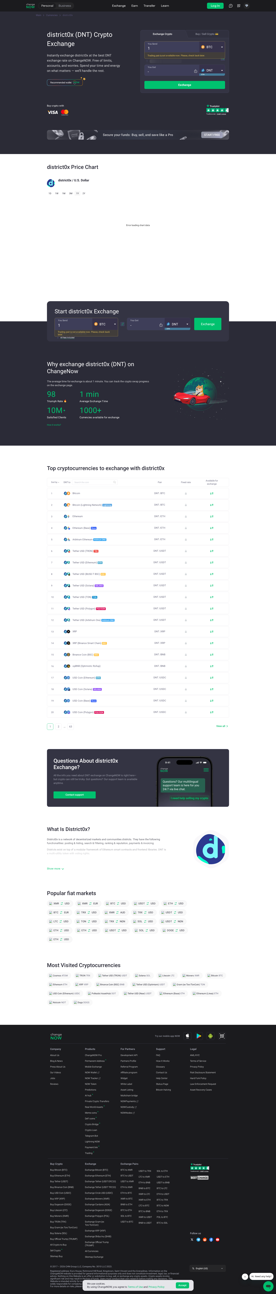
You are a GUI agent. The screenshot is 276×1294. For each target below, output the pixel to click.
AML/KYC (195, 1055)
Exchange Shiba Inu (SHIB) (98, 1236)
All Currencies (91, 1251)
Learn (165, 5)
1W (56, 193)
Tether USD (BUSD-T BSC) (89, 574)
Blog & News (56, 1061)
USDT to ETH (163, 1176)
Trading (88, 1153)
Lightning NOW (92, 1141)
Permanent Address (95, 1061)
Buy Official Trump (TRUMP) (63, 1239)
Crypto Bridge (92, 1124)
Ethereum (78, 516)
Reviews (54, 1084)
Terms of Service (198, 1061)
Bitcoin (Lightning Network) (92, 505)
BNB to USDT (145, 1223)
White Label (126, 1084)
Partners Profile (128, 1061)
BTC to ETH (126, 1210)
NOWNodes (126, 1112)
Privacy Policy (197, 1066)
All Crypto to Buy (58, 1244)
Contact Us (161, 1072)
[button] (212, 46)
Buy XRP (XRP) (57, 1198)
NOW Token (90, 1084)
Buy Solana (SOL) (58, 1233)
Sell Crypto (55, 1250)
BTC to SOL (162, 1223)
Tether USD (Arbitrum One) (93, 620)
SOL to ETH (162, 1171)
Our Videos (55, 1072)
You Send (152, 44)
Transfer (149, 5)
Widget (124, 1078)
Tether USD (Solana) (88, 585)
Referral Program (129, 1066)
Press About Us (57, 1066)
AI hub (88, 1095)
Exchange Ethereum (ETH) (98, 1175)
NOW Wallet (91, 1072)
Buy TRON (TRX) (58, 1221)
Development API (129, 1055)
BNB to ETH (126, 1204)
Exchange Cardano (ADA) (97, 1204)
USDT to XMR (127, 1181)
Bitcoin (76, 493)
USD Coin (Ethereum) (86, 677)
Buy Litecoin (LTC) (59, 1210)
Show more (53, 868)
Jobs (52, 1078)
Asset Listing (127, 1089)
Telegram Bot (91, 1136)
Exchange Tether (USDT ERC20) (100, 1181)
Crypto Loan (91, 1130)
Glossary (160, 1066)
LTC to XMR (144, 1176)
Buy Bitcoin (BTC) (58, 1170)
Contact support (74, 794)
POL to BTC (162, 1217)
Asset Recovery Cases (201, 1089)
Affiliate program (129, 1072)
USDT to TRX (145, 1171)
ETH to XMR (127, 1187)
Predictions (90, 1089)
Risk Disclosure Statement (203, 1072)
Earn (134, 5)
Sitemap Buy (56, 1256)
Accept (182, 1285)
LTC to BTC (144, 1205)
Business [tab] (65, 5)
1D (50, 193)
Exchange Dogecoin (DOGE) (98, 1210)
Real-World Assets (94, 1107)
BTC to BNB (144, 1211)
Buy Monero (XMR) (59, 1216)
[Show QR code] (222, 1036)
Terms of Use (135, 1286)
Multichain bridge (129, 1095)
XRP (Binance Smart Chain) (89, 643)
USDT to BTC (127, 1221)
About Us (54, 1055)
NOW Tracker (91, 1078)
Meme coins (91, 1112)
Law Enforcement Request (203, 1084)
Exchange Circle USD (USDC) (99, 1193)
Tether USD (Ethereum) (87, 562)
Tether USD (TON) (85, 597)
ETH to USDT (163, 1194)
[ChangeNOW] (30, 5)
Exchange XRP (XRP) (95, 1230)
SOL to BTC (126, 1216)
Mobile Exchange (93, 1066)
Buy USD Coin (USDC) (60, 1193)
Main (38, 15)
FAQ (158, 1055)
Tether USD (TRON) (85, 551)
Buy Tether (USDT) (59, 1181)
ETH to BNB (144, 1182)
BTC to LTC (162, 1188)
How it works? (54, 425)
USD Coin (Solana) (87, 689)
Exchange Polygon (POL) (97, 1216)
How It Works (162, 1061)
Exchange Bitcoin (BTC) (96, 1170)
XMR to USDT (145, 1217)
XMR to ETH (145, 1200)
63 (70, 726)
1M (63, 193)
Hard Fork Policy (198, 1078)
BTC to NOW (163, 1205)
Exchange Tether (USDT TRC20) (100, 1187)
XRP (75, 631)
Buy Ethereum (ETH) (60, 1175)
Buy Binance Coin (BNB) (62, 1187)
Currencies (52, 15)
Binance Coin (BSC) (85, 654)
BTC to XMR (127, 1170)
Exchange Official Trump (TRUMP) (97, 1244)
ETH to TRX (162, 1211)
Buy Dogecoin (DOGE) (60, 1204)
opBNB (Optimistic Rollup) (86, 666)
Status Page (162, 1084)
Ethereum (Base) (84, 528)
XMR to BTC (127, 1198)
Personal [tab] (47, 5)
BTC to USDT (127, 1175)
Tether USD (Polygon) (89, 608)
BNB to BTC (144, 1188)
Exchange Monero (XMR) (97, 1198)
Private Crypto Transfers (97, 1101)
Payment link (91, 1147)
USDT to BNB (163, 1182)
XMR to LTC (144, 1194)
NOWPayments (128, 1101)
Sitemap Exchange (94, 1257)
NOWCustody (127, 1107)
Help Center (162, 1078)
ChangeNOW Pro (93, 1055)
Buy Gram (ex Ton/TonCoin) (63, 1227)
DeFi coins (90, 1118)
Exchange (119, 5)
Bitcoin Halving (163, 1089)
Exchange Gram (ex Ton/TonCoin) (94, 1223)
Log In (215, 5)
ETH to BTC (126, 1193)
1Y (77, 193)
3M (70, 193)
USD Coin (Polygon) (88, 712)
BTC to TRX (162, 1200)
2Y (84, 193)
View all (220, 726)
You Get (152, 67)
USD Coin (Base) (84, 700)
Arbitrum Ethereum (89, 539)
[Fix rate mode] (195, 71)
